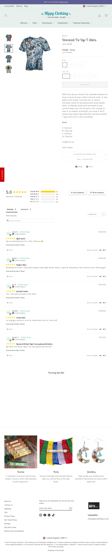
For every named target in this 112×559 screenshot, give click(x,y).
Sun (83, 76)
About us (7, 501)
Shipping (7, 509)
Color (65, 72)
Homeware (47, 23)
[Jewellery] (91, 451)
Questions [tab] (24, 209)
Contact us (8, 505)
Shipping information (85, 154)
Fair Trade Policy (10, 520)
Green (74, 76)
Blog (26, 6)
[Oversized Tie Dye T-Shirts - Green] (15, 414)
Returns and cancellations (14, 531)
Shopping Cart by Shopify (56, 550)
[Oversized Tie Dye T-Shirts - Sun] (18, 414)
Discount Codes (10, 527)
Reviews (7, 524)
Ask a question (85, 159)
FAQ (5, 512)
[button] (101, 250)
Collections (62, 23)
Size (64, 60)
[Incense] (20, 451)
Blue (66, 76)
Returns (19, 6)
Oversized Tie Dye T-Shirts (15, 245)
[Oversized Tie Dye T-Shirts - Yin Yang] (21, 414)
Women (24, 23)
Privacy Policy (9, 516)
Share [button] (11, 250)
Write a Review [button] (98, 193)
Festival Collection (81, 23)
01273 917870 (9, 6)
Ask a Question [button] (78, 193)
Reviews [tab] (10, 209)
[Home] (56, 451)
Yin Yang (92, 76)
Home (64, 36)
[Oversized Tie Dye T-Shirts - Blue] (12, 414)
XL (81, 65)
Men (35, 23)
